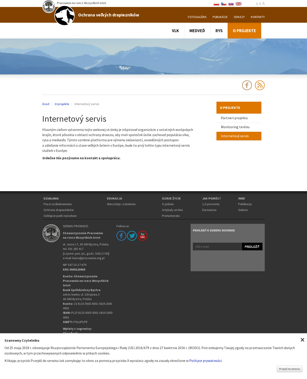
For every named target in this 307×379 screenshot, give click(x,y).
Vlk (175, 30)
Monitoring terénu (235, 127)
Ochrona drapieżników (59, 210)
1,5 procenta (210, 204)
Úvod (45, 104)
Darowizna (209, 210)
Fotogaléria (197, 17)
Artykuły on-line (172, 210)
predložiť (252, 246)
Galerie (243, 210)
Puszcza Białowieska (58, 204)
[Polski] (216, 3)
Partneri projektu (234, 118)
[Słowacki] (231, 3)
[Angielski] (239, 3)
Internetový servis (235, 136)
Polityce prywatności (205, 360)
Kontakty (258, 17)
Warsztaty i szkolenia (121, 204)
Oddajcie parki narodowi (60, 216)
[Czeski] (224, 3)
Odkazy (239, 17)
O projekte (244, 30)
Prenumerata (171, 216)
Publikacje (245, 204)
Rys (219, 30)
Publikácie (220, 17)
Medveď (197, 30)
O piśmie (168, 204)
